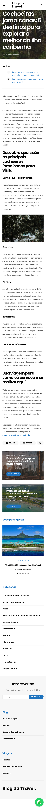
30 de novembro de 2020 (15, 468)
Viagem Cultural (9, 668)
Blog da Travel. (18, 5)
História (6, 635)
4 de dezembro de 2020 (14, 501)
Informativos (8, 642)
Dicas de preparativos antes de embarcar (21, 615)
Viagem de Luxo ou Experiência (23, 565)
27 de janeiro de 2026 (23, 569)
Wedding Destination (12, 766)
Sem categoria (9, 662)
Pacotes (6, 760)
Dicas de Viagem (20, 456)
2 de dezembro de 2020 (10, 54)
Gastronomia (8, 629)
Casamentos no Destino (13, 602)
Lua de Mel (7, 648)
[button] (17, 573)
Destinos (9, 456)
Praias (5, 655)
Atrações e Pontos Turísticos (15, 595)
